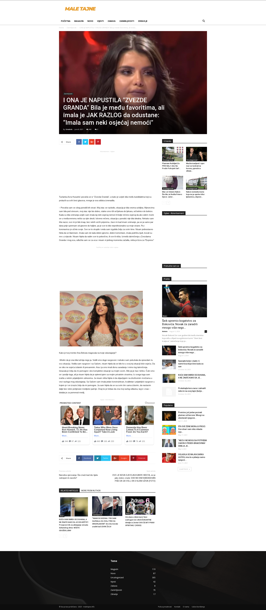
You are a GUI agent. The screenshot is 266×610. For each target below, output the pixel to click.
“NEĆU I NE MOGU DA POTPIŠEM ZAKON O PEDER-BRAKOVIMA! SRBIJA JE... (192, 443)
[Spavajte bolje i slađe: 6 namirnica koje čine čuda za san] (169, 364)
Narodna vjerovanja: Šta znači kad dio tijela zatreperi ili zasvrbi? (78, 476)
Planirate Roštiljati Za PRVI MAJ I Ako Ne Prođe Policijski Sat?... (171, 165)
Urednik (69, 129)
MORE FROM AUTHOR (91, 490)
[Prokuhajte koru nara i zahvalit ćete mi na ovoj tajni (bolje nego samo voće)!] (169, 392)
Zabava (112, 21)
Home (61, 27)
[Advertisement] (107, 172)
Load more (183, 469)
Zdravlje (142, 21)
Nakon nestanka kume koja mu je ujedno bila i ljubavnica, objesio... (195, 194)
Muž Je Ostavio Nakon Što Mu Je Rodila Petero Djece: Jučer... (172, 194)
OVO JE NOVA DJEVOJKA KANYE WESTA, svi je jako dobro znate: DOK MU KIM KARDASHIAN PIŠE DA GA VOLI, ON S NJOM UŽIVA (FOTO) (133, 478)
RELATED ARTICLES (69, 490)
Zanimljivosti (126, 21)
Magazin (79, 21)
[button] (203, 21)
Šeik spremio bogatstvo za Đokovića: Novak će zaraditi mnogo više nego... (180, 324)
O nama (186, 607)
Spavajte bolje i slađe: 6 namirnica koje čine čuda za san (190, 364)
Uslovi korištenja (198, 607)
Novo (90, 21)
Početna (65, 21)
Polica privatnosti (165, 607)
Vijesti (100, 21)
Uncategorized (168, 160)
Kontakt (177, 607)
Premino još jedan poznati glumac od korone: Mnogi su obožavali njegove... (191, 415)
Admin (164, 331)
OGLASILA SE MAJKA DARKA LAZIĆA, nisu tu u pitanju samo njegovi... (191, 457)
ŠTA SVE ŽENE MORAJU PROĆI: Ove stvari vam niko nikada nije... (192, 429)
